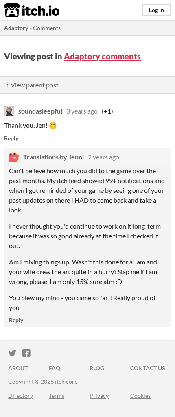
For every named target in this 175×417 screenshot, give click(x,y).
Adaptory (16, 27)
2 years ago (103, 157)
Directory (20, 395)
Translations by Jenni (53, 157)
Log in (156, 10)
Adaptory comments (102, 56)
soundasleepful (40, 111)
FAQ (54, 368)
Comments (47, 27)
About (18, 368)
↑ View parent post (32, 85)
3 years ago (82, 111)
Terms (56, 395)
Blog (97, 368)
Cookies (140, 395)
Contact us (147, 368)
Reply (11, 138)
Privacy (99, 395)
